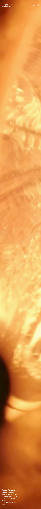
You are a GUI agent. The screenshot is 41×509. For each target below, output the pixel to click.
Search (38, 5)
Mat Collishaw (6, 5)
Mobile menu (34, 5)
